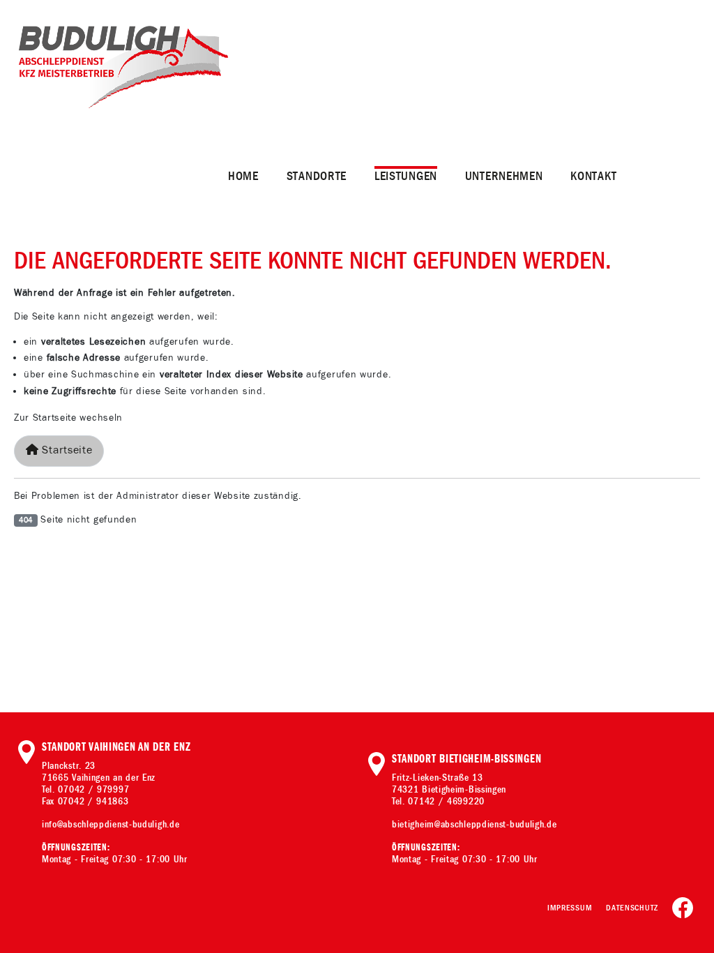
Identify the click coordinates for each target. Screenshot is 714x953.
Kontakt (593, 176)
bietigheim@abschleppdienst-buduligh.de (474, 824)
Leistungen (405, 176)
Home (243, 176)
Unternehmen (504, 176)
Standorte (317, 176)
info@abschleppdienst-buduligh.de (110, 824)
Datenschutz (632, 908)
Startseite (66, 450)
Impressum (569, 908)
